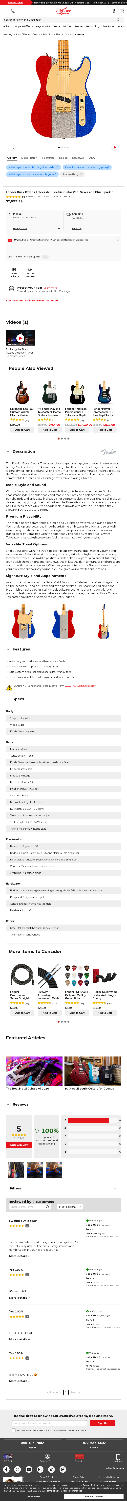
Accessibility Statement (109, 1477)
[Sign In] (114, 11)
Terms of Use (52, 1491)
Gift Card (8, 1461)
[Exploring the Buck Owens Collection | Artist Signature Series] (20, 338)
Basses (79, 26)
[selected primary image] (63, 90)
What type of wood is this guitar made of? (34, 167)
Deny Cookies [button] (33, 1497)
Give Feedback (115, 1468)
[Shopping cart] (122, 11)
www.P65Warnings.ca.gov (80, 685)
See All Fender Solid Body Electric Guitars (32, 300)
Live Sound (108, 26)
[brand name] (108, 452)
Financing (79, 1461)
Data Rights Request (79, 1481)
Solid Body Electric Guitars (58, 34)
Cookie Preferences (71, 1491)
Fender (79, 34)
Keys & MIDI (43, 26)
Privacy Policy (90, 1485)
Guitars (7, 26)
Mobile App (118, 1461)
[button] (63, 451)
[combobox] (70, 1207)
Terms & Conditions (48, 1477)
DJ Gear (67, 26)
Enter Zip (76, 228)
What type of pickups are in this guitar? (32, 174)
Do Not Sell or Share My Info (48, 1481)
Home (7, 34)
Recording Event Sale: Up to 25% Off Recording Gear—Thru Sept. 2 (70, 2)
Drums (56, 26)
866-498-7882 (32, 1443)
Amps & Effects (23, 26)
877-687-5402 (94, 1443)
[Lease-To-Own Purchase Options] (45, 257)
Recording (92, 26)
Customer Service (47, 1461)
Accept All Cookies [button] (94, 1497)
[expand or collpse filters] (115, 1188)
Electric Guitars (32, 34)
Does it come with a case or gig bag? (87, 167)
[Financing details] (117, 239)
